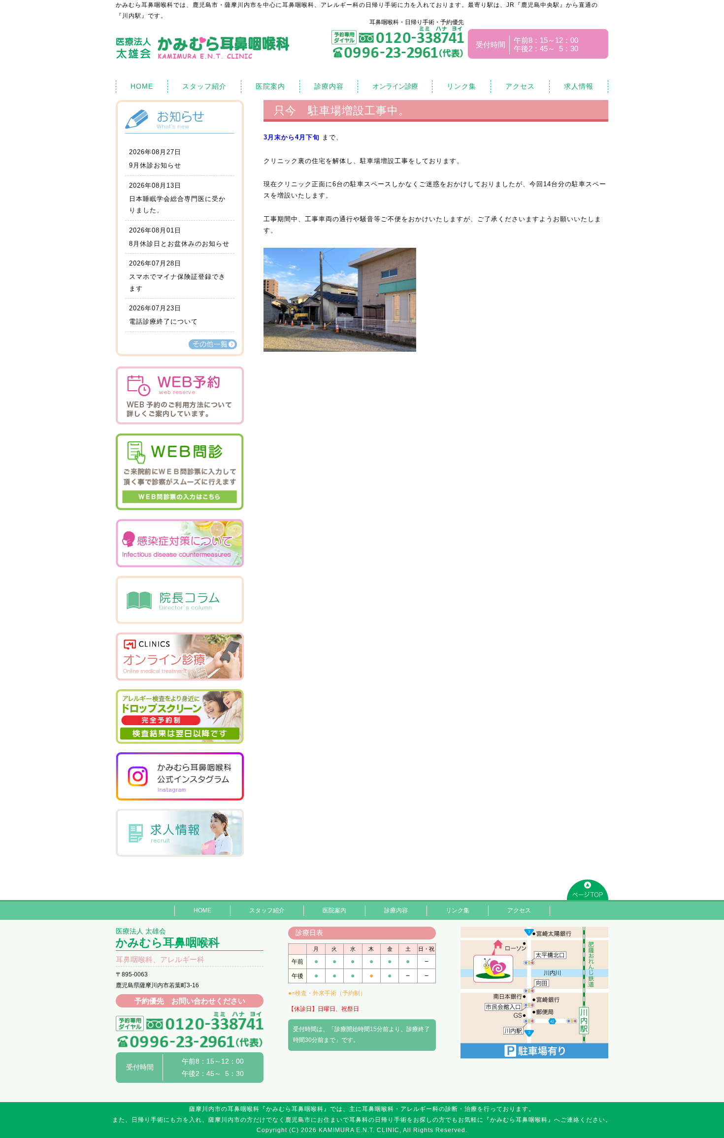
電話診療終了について (163, 321)
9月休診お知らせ (155, 165)
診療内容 (329, 86)
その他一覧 (213, 344)
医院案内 (270, 86)
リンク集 (461, 86)
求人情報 (578, 86)
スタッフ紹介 (204, 86)
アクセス (520, 86)
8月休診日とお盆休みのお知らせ (179, 243)
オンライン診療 (395, 86)
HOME (142, 86)
